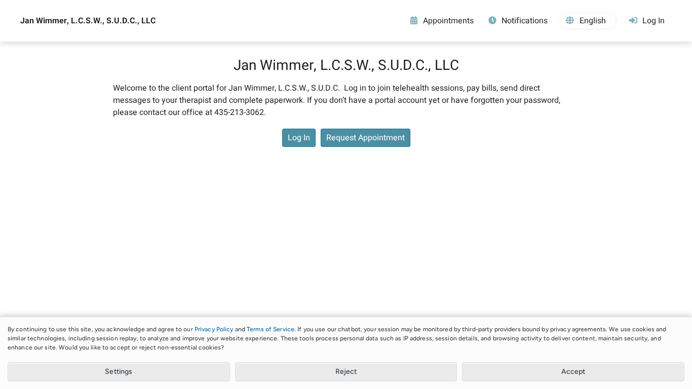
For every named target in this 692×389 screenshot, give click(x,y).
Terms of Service (270, 329)
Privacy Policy (214, 329)
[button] (588, 20)
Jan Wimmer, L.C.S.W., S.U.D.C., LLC (88, 20)
